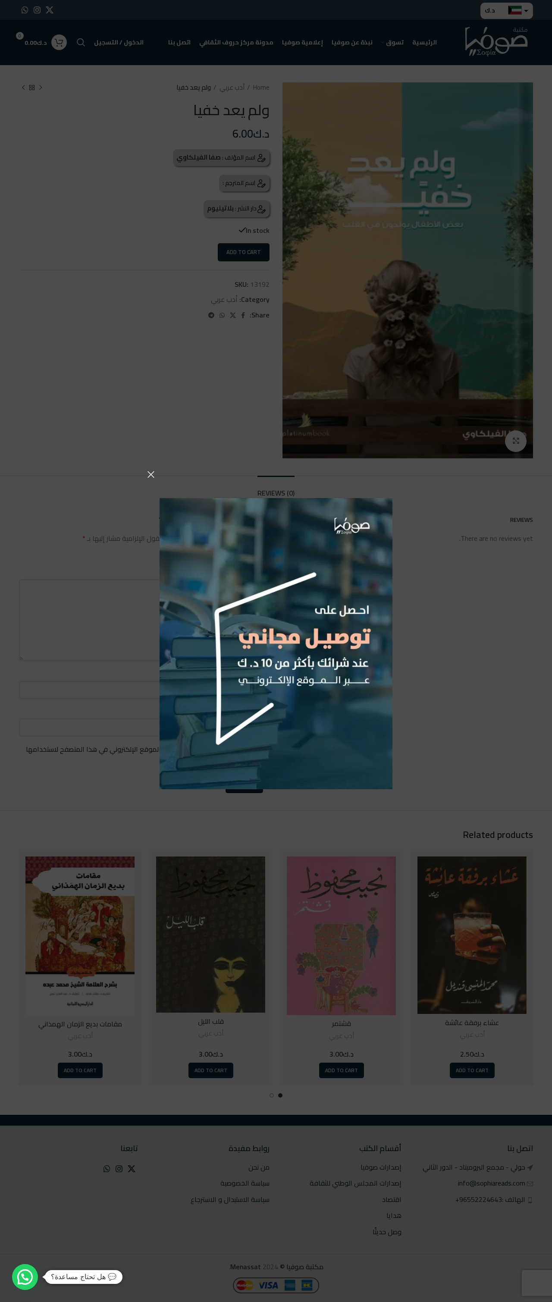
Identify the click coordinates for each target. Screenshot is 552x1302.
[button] (25, 1277)
